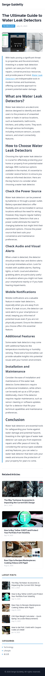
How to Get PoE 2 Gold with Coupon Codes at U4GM (26, 628)
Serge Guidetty (12, 4)
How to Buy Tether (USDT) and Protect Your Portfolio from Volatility (27, 595)
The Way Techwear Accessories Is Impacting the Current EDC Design (26, 584)
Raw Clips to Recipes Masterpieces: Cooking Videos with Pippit (26, 606)
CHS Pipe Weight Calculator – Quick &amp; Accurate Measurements (26, 617)
